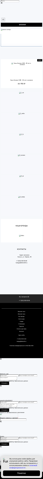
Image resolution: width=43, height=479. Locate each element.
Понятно (21, 473)
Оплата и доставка (21, 328)
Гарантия (21, 326)
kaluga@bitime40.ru (21, 341)
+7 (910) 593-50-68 (24, 300)
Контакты (21, 331)
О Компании (21, 323)
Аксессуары (21, 319)
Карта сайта (21, 335)
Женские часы (21, 314)
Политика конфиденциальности (18, 345)
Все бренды (21, 316)
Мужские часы (21, 311)
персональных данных (21, 381)
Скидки (21, 321)
